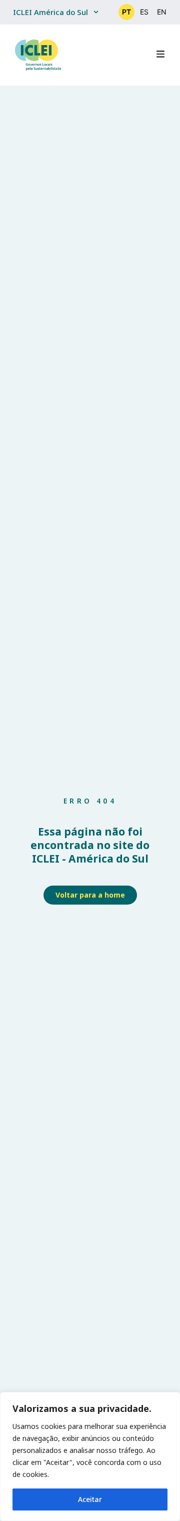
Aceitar (90, 1499)
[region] (90, 1456)
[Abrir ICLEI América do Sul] (96, 12)
